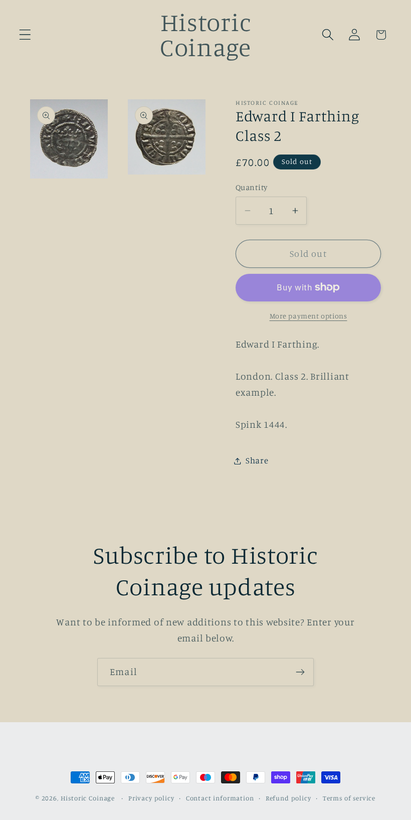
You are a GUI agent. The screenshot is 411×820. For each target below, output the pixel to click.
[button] (25, 35)
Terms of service (349, 798)
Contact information (220, 798)
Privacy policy (151, 798)
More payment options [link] (308, 315)
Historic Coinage (88, 798)
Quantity (252, 187)
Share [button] (257, 460)
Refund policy (288, 798)
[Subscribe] (300, 672)
